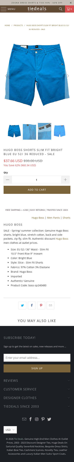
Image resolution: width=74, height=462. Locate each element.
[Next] (68, 76)
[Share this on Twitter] (22, 305)
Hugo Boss (38, 217)
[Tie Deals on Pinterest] (43, 419)
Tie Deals (18, 438)
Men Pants (53, 217)
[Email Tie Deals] (24, 419)
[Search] (60, 9)
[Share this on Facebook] (32, 305)
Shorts (66, 217)
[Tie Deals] (37, 9)
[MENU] (2, 9)
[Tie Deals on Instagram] (37, 419)
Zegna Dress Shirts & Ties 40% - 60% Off (37, 2)
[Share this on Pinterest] (41, 305)
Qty (6, 172)
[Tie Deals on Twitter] (49, 419)
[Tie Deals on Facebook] (30, 419)
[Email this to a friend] (50, 305)
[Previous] (6, 76)
